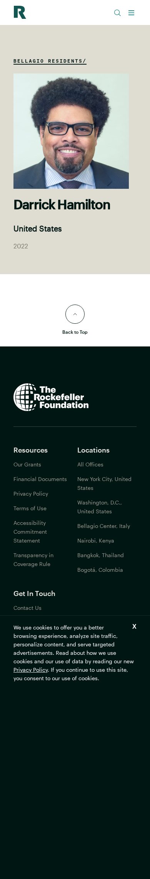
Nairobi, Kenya (95, 540)
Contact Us (27, 607)
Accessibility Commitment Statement (30, 531)
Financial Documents (40, 479)
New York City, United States (104, 483)
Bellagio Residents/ (50, 61)
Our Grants (27, 464)
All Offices (90, 464)
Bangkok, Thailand (100, 555)
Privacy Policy (30, 669)
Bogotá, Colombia (100, 569)
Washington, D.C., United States (99, 506)
